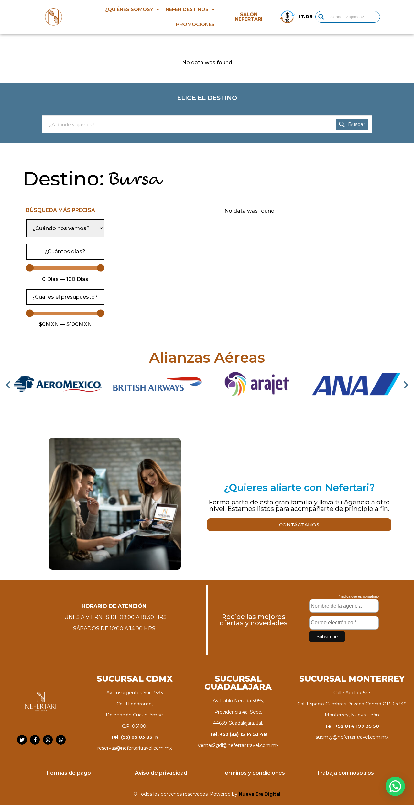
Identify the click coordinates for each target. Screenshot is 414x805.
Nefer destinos (187, 9)
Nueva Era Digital (259, 794)
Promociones (195, 24)
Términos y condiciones (253, 773)
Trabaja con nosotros (345, 773)
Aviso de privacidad (161, 773)
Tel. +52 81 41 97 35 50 (352, 726)
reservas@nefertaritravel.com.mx (134, 748)
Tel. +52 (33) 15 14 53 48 (238, 734)
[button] (8, 385)
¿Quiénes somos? (129, 9)
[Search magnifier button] (321, 16)
